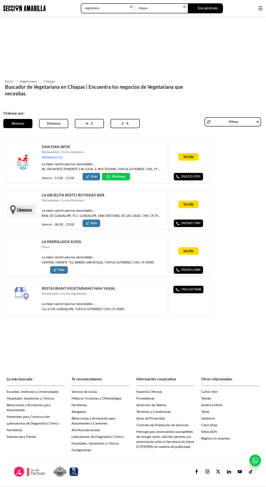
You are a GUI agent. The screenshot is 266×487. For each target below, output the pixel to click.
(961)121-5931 (191, 176)
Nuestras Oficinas (149, 391)
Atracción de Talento (151, 405)
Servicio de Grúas (84, 391)
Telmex (206, 398)
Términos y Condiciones (153, 411)
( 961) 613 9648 (191, 289)
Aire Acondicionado (85, 430)
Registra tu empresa (215, 438)
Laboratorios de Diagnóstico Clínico (33, 423)
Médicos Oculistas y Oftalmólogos (96, 398)
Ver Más (188, 156)
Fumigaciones (81, 450)
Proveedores (145, 398)
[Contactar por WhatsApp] (255, 460)
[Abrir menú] (260, 8)
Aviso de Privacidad (150, 418)
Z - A (125, 123)
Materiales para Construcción (28, 416)
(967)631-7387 (191, 223)
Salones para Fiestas (21, 436)
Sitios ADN (209, 431)
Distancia (53, 123)
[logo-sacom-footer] (46, 471)
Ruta (94, 176)
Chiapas (49, 81)
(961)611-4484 (191, 269)
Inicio (9, 81)
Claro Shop (209, 425)
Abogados (78, 411)
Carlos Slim (209, 391)
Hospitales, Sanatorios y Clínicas (30, 398)
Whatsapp (118, 176)
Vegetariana (28, 81)
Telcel (205, 411)
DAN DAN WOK (56, 147)
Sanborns (208, 418)
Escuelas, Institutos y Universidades (33, 391)
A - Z (89, 123)
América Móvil (211, 405)
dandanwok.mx (52, 157)
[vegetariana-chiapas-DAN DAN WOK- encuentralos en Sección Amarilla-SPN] (22, 162)
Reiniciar (18, 123)
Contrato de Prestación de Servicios (162, 425)
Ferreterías (14, 430)
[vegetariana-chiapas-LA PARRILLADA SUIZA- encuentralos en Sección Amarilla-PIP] (22, 247)
